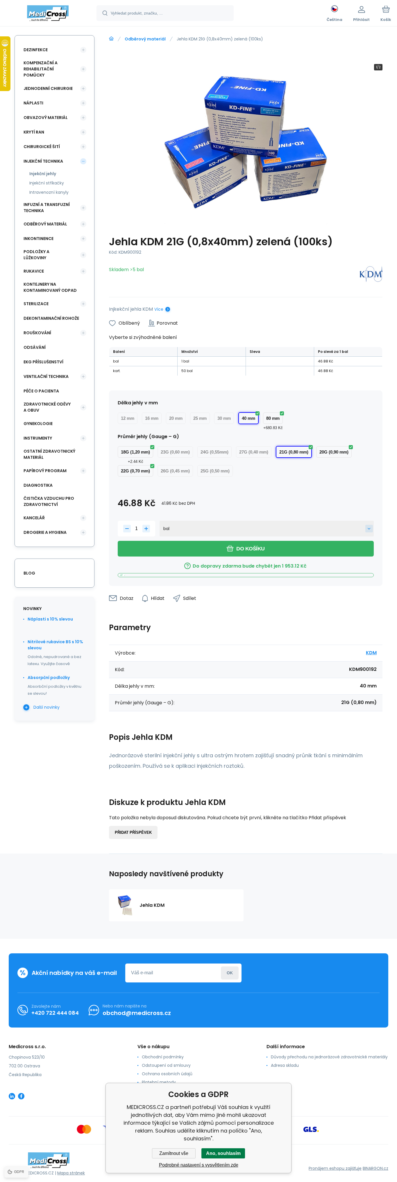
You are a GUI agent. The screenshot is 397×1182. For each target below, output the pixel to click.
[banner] (48, 14)
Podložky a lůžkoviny (36, 255)
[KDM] (371, 275)
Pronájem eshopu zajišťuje (335, 1168)
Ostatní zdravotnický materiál (49, 454)
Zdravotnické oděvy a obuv (47, 407)
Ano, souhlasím (223, 1153)
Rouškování (37, 333)
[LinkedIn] (12, 1096)
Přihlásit (230, 973)
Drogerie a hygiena (45, 532)
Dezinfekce (36, 50)
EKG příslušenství (43, 362)
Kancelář (34, 518)
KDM (371, 652)
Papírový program (45, 471)
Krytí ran (34, 132)
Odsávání (35, 347)
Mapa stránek (71, 1173)
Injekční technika (43, 161)
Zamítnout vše (173, 1153)
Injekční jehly (42, 174)
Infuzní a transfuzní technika (47, 208)
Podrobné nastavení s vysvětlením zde (198, 1165)
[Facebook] (21, 1096)
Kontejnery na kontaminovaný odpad (50, 287)
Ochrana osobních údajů (167, 1074)
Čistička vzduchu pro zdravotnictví (49, 501)
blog (29, 573)
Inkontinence (38, 238)
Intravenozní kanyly (49, 192)
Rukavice (34, 271)
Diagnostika (38, 485)
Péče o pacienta (41, 391)
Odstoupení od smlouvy (166, 1065)
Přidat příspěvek (133, 832)
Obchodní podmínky (163, 1057)
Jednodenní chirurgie (48, 88)
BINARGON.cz (375, 1168)
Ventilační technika (46, 376)
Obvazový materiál (46, 117)
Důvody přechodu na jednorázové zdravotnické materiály (329, 1057)
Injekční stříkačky (46, 183)
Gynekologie (38, 423)
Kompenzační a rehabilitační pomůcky (41, 69)
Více (158, 309)
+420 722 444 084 (55, 1012)
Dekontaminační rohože (51, 318)
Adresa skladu (285, 1065)
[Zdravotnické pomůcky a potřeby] (111, 38)
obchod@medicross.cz (137, 1013)
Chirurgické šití (42, 147)
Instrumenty (38, 438)
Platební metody (159, 1082)
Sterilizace (36, 304)
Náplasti (33, 103)
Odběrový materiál (145, 39)
